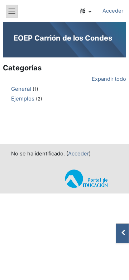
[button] (85, 11)
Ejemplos (22, 98)
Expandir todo (109, 79)
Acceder (112, 11)
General (21, 88)
